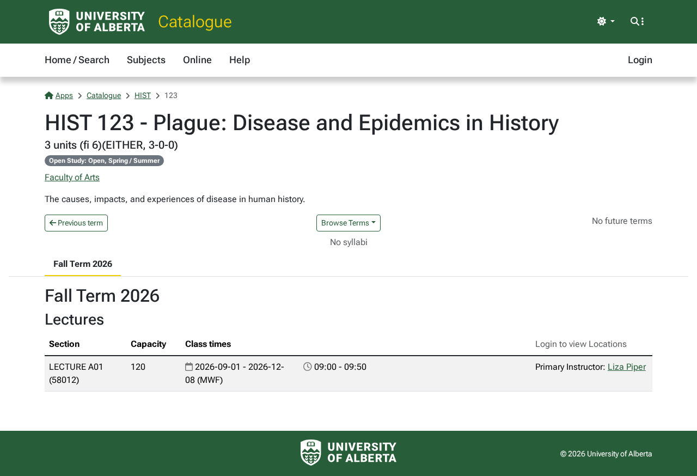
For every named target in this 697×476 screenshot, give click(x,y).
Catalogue (195, 21)
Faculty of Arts (72, 177)
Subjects (146, 59)
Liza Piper (627, 367)
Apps (64, 95)
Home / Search (77, 59)
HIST (142, 95)
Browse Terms (345, 222)
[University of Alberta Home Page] (97, 22)
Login (640, 59)
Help (239, 59)
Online (197, 59)
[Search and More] (637, 21)
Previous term (79, 222)
